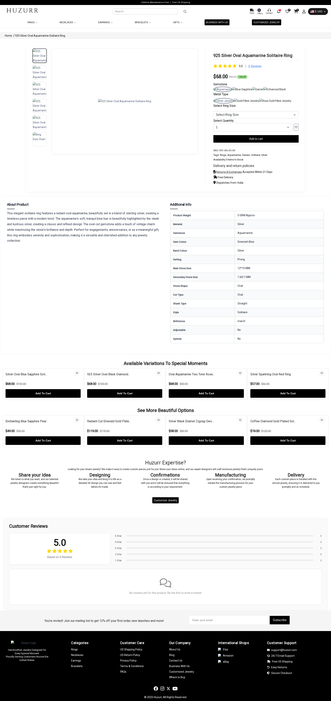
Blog (172, 655)
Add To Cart (43, 393)
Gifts (176, 22)
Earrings (104, 22)
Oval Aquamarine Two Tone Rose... (110, 374)
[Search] (212, 11)
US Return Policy (130, 655)
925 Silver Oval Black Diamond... (27, 374)
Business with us (217, 22)
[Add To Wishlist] (296, 127)
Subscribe (280, 620)
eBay (226, 661)
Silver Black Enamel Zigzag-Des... (119, 421)
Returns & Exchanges (229, 171)
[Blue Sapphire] (242, 89)
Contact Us (175, 660)
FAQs (123, 671)
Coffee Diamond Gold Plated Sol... (201, 421)
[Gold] (246, 100)
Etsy (225, 649)
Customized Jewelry (266, 22)
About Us (174, 649)
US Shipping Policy (131, 649)
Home (9, 35)
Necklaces (67, 22)
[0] (286, 11)
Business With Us (179, 666)
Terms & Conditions (132, 666)
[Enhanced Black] (275, 89)
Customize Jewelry (165, 500)
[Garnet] (258, 89)
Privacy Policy (128, 660)
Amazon (228, 655)
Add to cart (256, 138)
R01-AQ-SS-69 (227, 150)
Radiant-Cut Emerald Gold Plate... (38, 421)
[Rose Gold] (275, 100)
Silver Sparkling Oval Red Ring (189, 374)
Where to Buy (177, 677)
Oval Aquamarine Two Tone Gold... (273, 374)
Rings (31, 22)
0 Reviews (254, 66)
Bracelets (142, 22)
